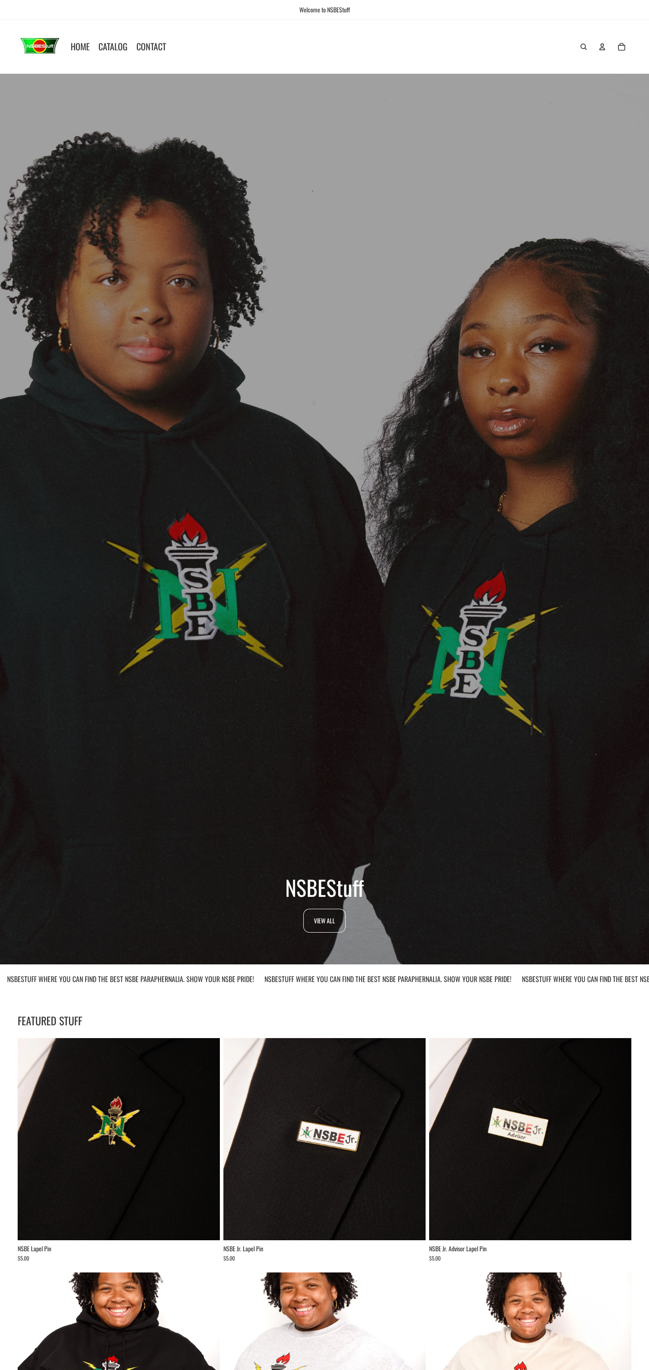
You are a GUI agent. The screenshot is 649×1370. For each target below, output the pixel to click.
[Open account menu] (602, 46)
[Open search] (583, 46)
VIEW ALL (324, 920)
